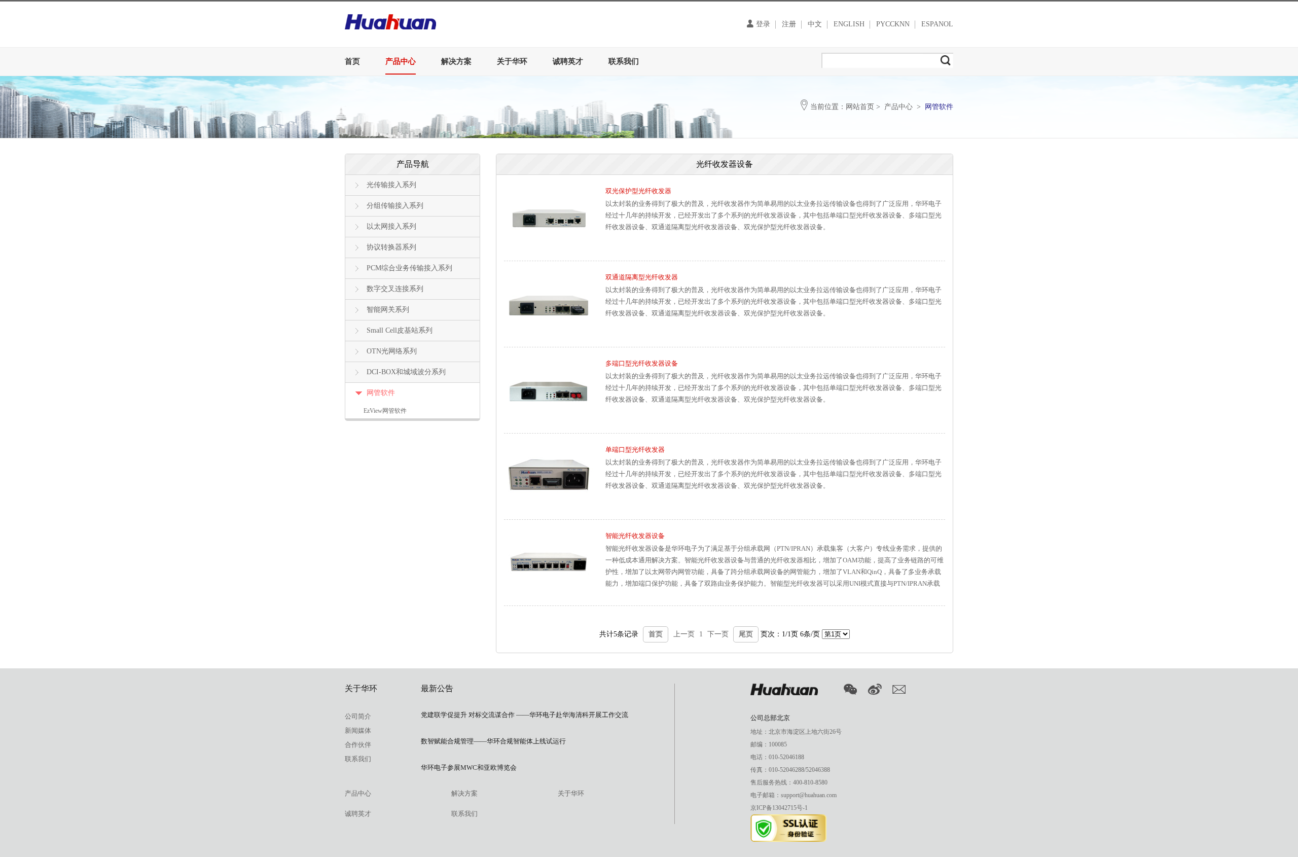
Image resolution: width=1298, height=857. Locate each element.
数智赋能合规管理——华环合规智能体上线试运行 (493, 741)
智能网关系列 (388, 309)
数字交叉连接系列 (395, 289)
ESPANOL (937, 24)
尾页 (746, 634)
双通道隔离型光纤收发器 (641, 277)
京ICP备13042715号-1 (779, 807)
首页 (352, 61)
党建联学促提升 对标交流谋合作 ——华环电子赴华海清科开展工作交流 (524, 715)
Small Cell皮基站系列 (399, 330)
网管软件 (381, 393)
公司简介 (358, 716)
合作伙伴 (358, 744)
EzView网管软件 (385, 410)
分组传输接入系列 (395, 205)
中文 (815, 24)
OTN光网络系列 (392, 351)
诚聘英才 (568, 61)
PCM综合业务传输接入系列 (409, 268)
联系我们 (623, 61)
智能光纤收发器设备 (635, 536)
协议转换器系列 (391, 247)
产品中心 (400, 61)
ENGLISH (849, 24)
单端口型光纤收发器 (635, 449)
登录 (763, 24)
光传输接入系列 (391, 185)
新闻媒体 (358, 730)
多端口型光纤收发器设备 (641, 363)
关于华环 (512, 61)
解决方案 (456, 61)
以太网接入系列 (391, 226)
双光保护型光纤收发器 (638, 191)
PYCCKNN (893, 24)
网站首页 (860, 107)
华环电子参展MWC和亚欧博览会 (469, 767)
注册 (789, 24)
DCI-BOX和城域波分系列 (406, 372)
